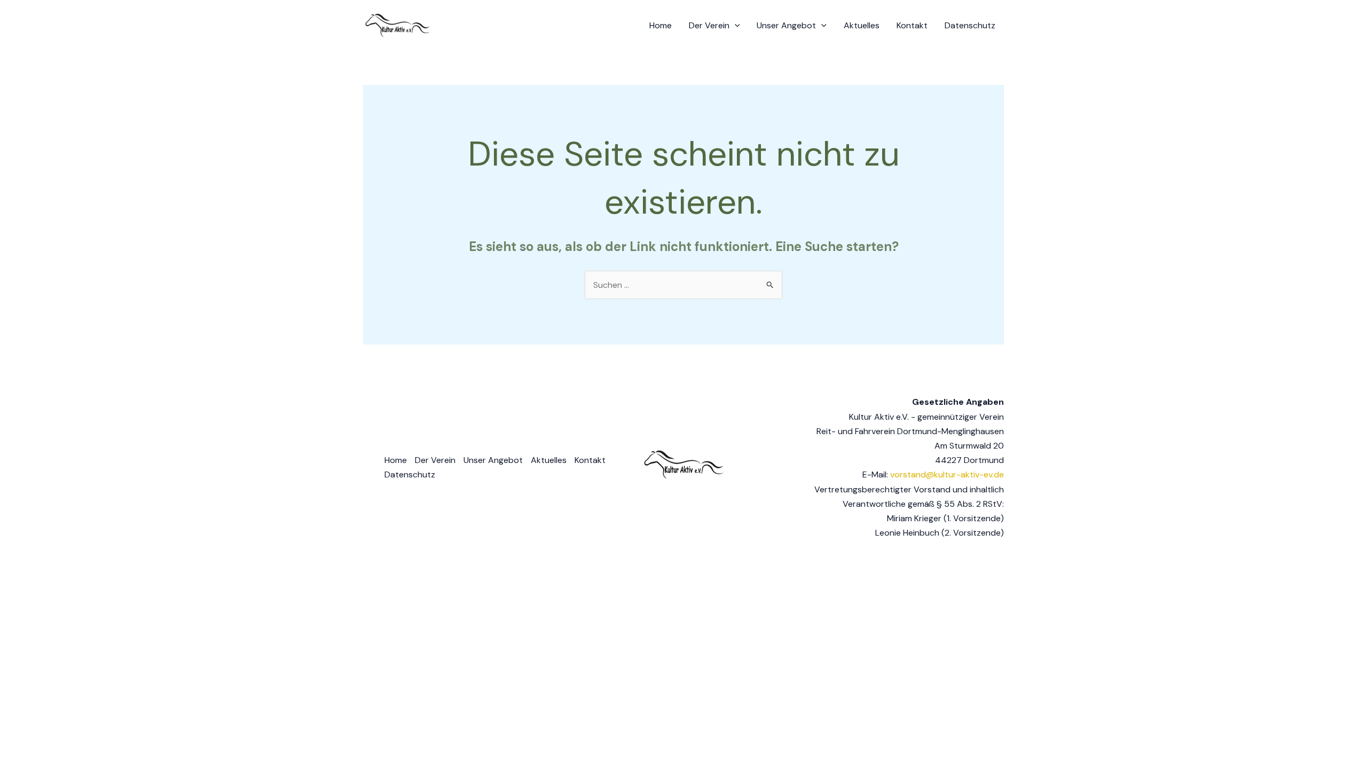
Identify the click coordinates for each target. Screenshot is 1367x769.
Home (660, 25)
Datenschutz (970, 25)
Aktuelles (861, 25)
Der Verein (709, 25)
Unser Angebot (786, 25)
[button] (734, 25)
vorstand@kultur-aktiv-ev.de (947, 474)
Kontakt (912, 25)
